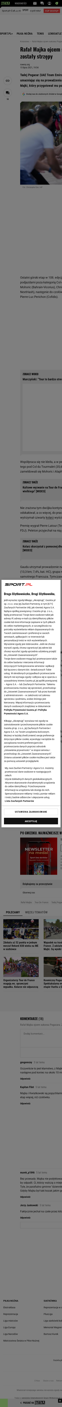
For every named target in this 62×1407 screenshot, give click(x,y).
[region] (30, 703)
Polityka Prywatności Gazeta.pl (20, 709)
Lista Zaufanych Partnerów (19, 800)
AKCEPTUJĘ (31, 821)
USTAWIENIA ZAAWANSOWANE (31, 811)
